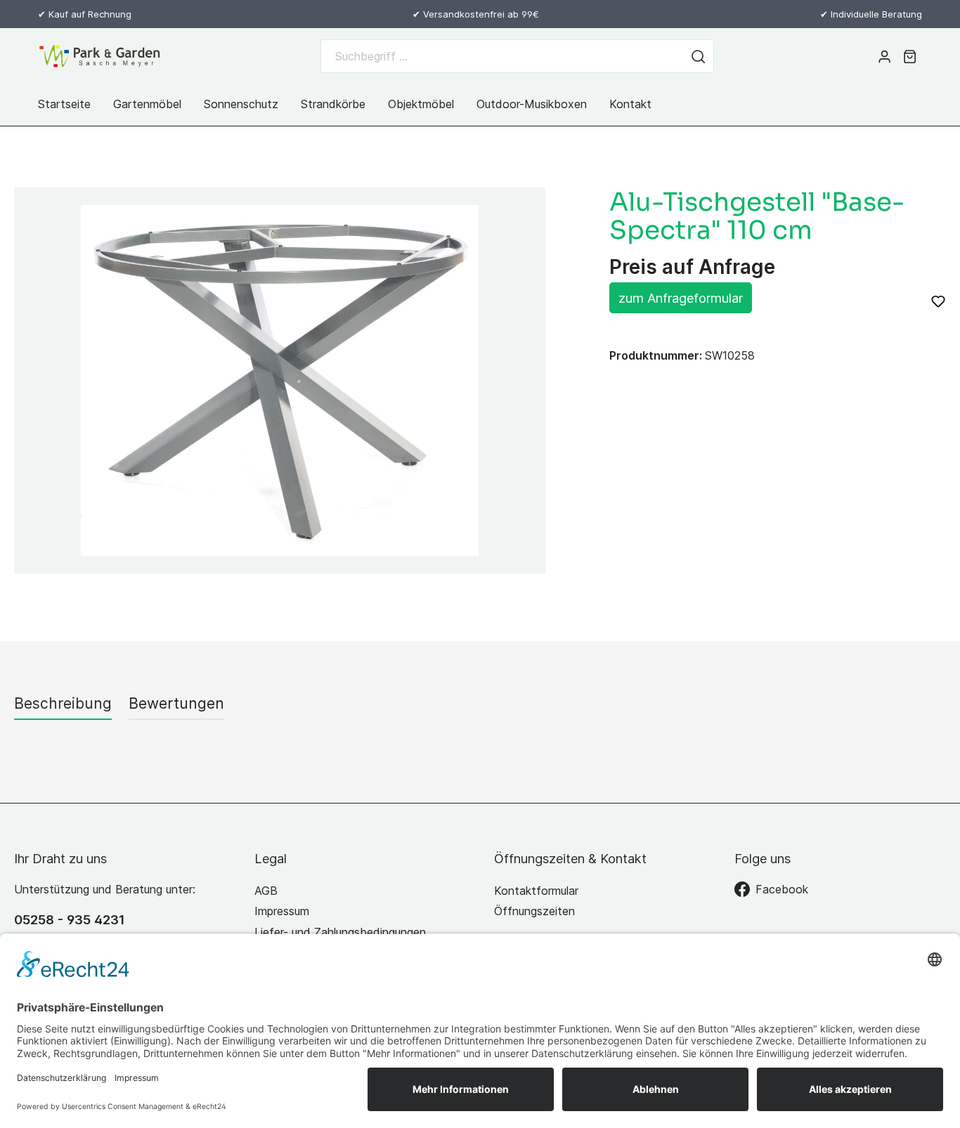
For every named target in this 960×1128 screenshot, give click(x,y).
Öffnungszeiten (534, 911)
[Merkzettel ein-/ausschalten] (938, 301)
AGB (266, 891)
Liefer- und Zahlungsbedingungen (340, 932)
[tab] (63, 703)
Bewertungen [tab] (176, 703)
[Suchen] (698, 56)
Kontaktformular (536, 891)
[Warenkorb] (909, 56)
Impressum (281, 911)
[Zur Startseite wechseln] (100, 56)
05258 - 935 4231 (69, 919)
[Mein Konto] (884, 56)
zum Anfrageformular (680, 298)
